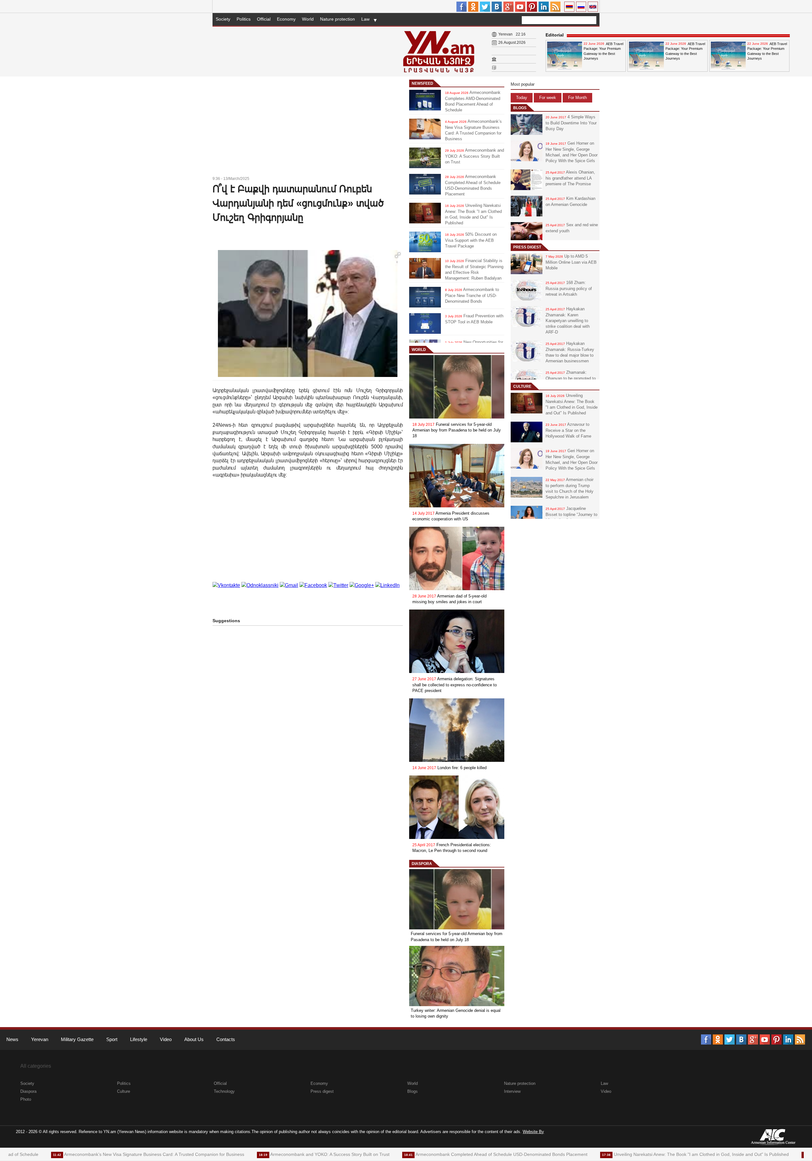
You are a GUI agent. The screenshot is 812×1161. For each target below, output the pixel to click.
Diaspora (422, 863)
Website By (533, 1131)
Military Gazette (77, 1039)
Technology (224, 1091)
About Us (194, 1039)
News (12, 1039)
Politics (244, 19)
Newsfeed (422, 83)
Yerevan (39, 1039)
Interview (512, 1091)
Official (264, 19)
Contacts (225, 1039)
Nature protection (337, 19)
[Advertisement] (308, 127)
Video (166, 1039)
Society (223, 19)
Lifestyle (138, 1039)
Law (365, 19)
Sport (111, 1039)
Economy (286, 19)
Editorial (555, 34)
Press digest (527, 247)
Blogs (520, 108)
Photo (25, 1099)
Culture (522, 386)
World (308, 19)
